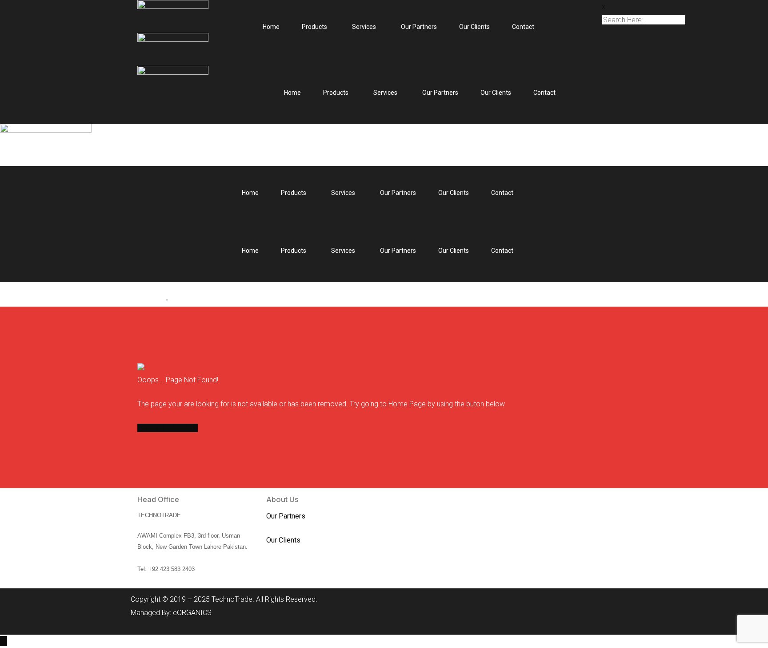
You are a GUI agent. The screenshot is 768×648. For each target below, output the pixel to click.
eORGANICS (192, 612)
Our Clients (474, 26)
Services (364, 26)
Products (314, 26)
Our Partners (419, 26)
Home (271, 26)
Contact (523, 26)
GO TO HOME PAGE (167, 428)
